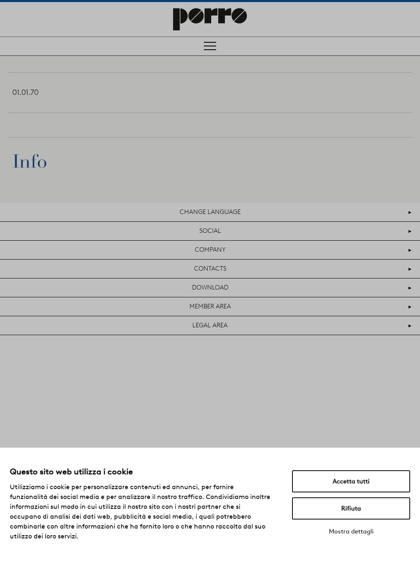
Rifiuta (351, 508)
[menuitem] (210, 212)
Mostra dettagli (351, 531)
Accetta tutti (351, 481)
